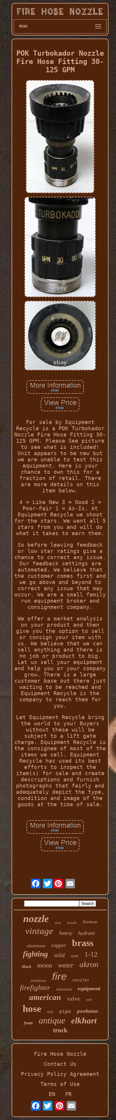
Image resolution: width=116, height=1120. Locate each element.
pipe (65, 1011)
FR (68, 1094)
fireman (90, 921)
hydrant (86, 933)
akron (88, 964)
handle (72, 922)
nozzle (36, 918)
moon (44, 965)
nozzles (81, 980)
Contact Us (60, 1064)
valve (73, 998)
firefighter (35, 987)
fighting (35, 954)
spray (58, 922)
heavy (65, 933)
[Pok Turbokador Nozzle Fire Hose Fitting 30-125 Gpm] (60, 137)
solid (59, 955)
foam (28, 1023)
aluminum (36, 945)
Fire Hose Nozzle (60, 1054)
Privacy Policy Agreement (60, 1074)
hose (32, 1008)
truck (60, 1030)
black (26, 966)
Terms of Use (60, 1084)
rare (75, 955)
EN (52, 1094)
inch (50, 1012)
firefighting (38, 980)
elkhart (84, 1020)
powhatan (87, 1011)
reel (88, 1000)
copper (58, 945)
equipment (89, 988)
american (45, 997)
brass (82, 942)
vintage (39, 931)
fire (59, 976)
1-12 (91, 954)
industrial (64, 989)
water (65, 965)
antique (52, 1020)
